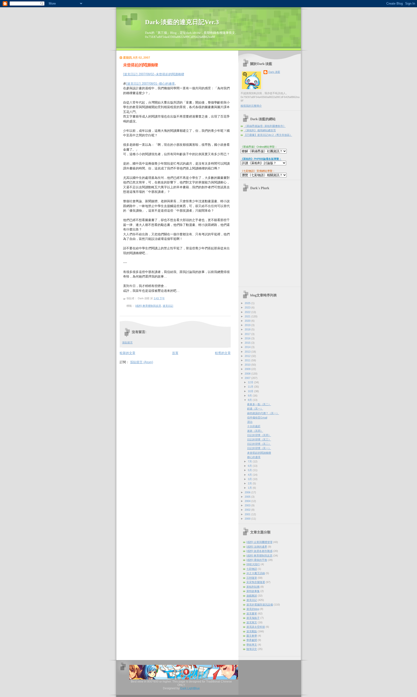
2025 (248, 303)
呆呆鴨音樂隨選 (255, 582)
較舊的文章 (223, 353)
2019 (248, 325)
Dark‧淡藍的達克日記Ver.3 (182, 22)
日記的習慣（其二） (259, 443)
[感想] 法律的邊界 (256, 546)
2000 (248, 518)
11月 (251, 386)
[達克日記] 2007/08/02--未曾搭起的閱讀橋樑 (153, 74)
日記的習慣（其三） (259, 439)
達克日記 (168, 305)
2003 (248, 505)
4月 (250, 474)
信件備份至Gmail (257, 417)
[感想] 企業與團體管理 (259, 542)
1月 (250, 487)
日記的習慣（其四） (259, 435)
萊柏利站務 (253, 586)
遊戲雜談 (251, 595)
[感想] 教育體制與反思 (148, 305)
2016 (248, 338)
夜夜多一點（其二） (259, 404)
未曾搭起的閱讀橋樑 (140, 65)
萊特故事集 (253, 591)
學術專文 (251, 644)
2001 (248, 514)
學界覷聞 (251, 640)
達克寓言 (251, 622)
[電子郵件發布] (174, 305)
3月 (250, 479)
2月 (250, 483)
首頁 (175, 353)
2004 (248, 501)
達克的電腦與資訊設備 (259, 604)
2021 (248, 316)
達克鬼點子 (253, 617)
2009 (248, 369)
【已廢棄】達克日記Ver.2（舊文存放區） (268, 134)
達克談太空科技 (255, 626)
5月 (250, 470)
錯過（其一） (255, 408)
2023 (248, 307)
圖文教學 (251, 635)
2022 (248, 312)
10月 (251, 391)
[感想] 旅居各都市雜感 (259, 551)
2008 (248, 373)
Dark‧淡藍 (274, 71)
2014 (248, 347)
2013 (248, 351)
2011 (248, 360)
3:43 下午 (159, 298)
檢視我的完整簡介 (251, 105)
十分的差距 (253, 426)
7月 (250, 461)
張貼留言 (127, 342)
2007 (248, 377)
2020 (248, 320)
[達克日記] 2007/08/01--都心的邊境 (150, 83)
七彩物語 (251, 568)
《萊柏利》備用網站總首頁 (260, 130)
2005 (248, 496)
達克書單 (251, 613)
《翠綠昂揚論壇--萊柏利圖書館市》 (265, 126)
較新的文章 (127, 353)
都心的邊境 (253, 457)
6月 (250, 465)
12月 (251, 382)
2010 (248, 364)
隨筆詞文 (251, 649)
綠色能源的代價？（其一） (263, 413)
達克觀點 (251, 631)
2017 (248, 334)
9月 (250, 395)
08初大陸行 (253, 564)
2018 (248, 329)
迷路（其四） (255, 430)
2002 (248, 509)
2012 (248, 356)
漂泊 (249, 421)
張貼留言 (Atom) (141, 362)
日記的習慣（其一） (259, 448)
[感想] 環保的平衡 (256, 559)
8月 (250, 399)
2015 (248, 342)
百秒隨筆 (251, 577)
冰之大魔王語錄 (255, 573)
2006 (248, 492)
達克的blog (252, 608)
